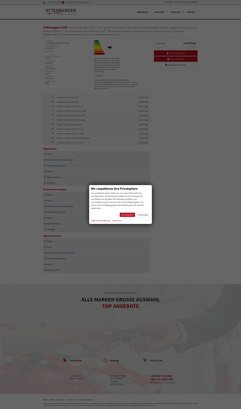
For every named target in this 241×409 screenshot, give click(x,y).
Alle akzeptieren (127, 215)
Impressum (117, 220)
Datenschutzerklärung (100, 220)
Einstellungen (143, 215)
